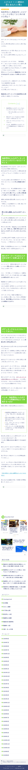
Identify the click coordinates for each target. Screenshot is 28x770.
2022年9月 (6, 657)
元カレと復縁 (6, 606)
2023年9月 (6, 646)
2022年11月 (6, 653)
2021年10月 (6, 676)
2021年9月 (6, 680)
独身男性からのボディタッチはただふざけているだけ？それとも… (15, 108)
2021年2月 (6, 695)
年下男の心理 (6, 610)
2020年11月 (6, 702)
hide (18, 103)
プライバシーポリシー (11, 766)
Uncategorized (7, 599)
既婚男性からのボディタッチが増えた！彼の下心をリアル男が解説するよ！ (14, 570)
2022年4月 (6, 661)
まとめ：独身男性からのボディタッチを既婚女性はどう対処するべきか (15, 126)
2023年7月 (6, 650)
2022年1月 (6, 668)
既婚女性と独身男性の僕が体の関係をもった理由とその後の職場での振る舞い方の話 (14, 565)
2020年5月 (6, 721)
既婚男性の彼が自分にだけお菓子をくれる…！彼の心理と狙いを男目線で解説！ (13, 576)
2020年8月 (6, 713)
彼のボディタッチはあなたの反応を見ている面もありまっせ (15, 117)
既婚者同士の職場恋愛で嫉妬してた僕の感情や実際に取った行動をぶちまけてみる (14, 587)
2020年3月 (6, 729)
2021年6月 (6, 687)
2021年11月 (6, 672)
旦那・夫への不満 (8, 629)
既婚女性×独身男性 (5, 9)
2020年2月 (6, 732)
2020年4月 (6, 725)
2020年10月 (6, 706)
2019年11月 (6, 744)
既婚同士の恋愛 (7, 618)
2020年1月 (6, 736)
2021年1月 (6, 698)
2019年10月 (6, 747)
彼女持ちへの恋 (7, 614)
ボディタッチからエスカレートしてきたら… (15, 121)
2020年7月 (6, 717)
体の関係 (5, 603)
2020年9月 (6, 710)
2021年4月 (6, 691)
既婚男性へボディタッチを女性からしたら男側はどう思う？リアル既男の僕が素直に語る (14, 582)
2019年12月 (6, 740)
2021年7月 (6, 683)
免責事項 (19, 766)
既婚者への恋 (6, 625)
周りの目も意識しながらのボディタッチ (17, 112)
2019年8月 (6, 755)
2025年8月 (6, 638)
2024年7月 (6, 642)
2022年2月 (6, 665)
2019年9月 (6, 751)
